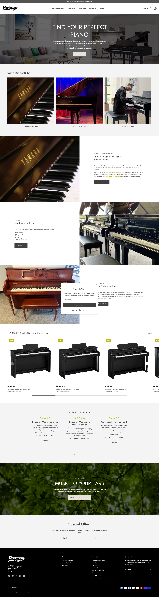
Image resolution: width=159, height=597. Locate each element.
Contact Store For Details (79, 497)
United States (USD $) (13, 587)
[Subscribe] (95, 538)
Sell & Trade (82, 9)
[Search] (151, 8)
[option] (79, 39)
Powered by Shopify (25, 592)
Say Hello (102, 9)
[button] (12, 364)
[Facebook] (73, 310)
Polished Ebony (11, 386)
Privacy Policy (96, 573)
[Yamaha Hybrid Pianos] (79, 100)
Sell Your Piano (96, 563)
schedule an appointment (113, 176)
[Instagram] (80, 310)
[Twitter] (83, 310)
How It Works (101, 304)
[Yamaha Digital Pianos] (128, 100)
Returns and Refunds (98, 570)
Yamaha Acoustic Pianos (31, 126)
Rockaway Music (16, 592)
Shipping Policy (96, 575)
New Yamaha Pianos (58, 9)
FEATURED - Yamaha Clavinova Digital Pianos (28, 333)
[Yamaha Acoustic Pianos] (30, 100)
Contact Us (95, 568)
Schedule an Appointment (99, 578)
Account (145, 9)
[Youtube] (76, 310)
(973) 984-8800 (12, 569)
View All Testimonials (79, 455)
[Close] (96, 285)
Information (92, 9)
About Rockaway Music (98, 560)
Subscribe (79, 305)
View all (149, 333)
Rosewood (14, 386)
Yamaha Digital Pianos (128, 126)
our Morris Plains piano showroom (115, 173)
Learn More (21, 245)
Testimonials (95, 565)
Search (63, 568)
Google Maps (12, 572)
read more (45, 440)
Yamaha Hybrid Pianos (79, 126)
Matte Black (8, 386)
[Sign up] (150, 569)
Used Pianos (71, 9)
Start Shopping (102, 182)
